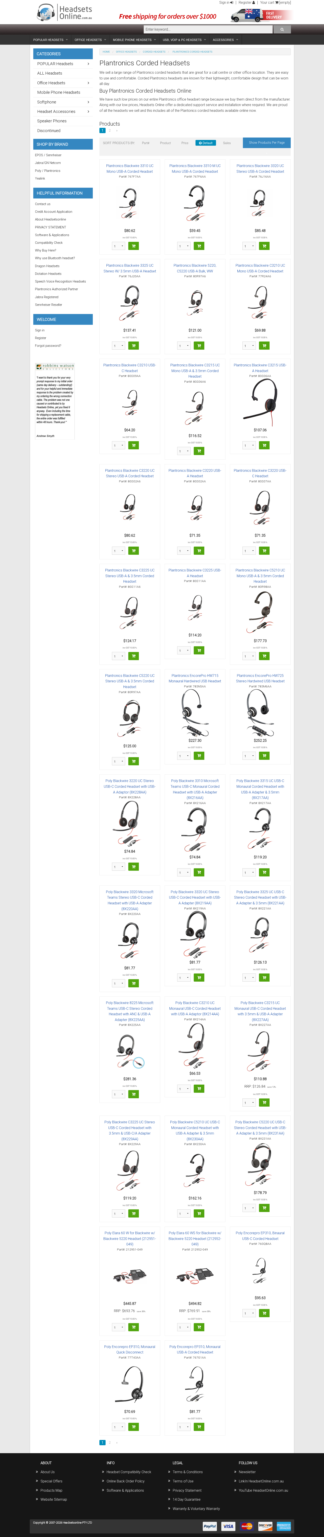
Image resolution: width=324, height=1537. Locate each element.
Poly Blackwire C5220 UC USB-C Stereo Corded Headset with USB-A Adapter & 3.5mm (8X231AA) (260, 1127)
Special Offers (51, 1481)
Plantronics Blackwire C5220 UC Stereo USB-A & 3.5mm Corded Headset (130, 681)
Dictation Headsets (48, 274)
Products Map (51, 1490)
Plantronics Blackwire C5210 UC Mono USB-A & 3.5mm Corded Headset (260, 576)
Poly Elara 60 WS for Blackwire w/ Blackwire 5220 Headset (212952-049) (195, 1238)
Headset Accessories (56, 111)
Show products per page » (267, 144)
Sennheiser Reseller (48, 305)
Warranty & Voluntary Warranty (196, 1509)
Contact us (42, 204)
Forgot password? (48, 346)
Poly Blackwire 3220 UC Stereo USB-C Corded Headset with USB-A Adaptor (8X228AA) (130, 786)
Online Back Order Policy (126, 1481)
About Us (48, 1472)
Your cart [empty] (275, 2)
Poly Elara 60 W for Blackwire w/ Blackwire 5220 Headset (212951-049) (129, 1238)
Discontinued (48, 130)
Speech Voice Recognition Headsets (60, 281)
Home (106, 51)
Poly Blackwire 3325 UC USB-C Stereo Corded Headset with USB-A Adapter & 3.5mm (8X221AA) (260, 897)
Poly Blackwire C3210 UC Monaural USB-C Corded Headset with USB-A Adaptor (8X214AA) (195, 1008)
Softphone (46, 102)
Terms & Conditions (188, 1472)
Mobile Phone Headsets (58, 92)
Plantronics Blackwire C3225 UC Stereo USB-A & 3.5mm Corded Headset (130, 576)
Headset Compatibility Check (129, 1472)
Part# (145, 143)
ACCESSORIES (223, 40)
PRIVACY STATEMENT (50, 227)
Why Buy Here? (45, 250)
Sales (227, 143)
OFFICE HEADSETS (88, 40)
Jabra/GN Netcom (48, 163)
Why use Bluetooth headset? (55, 258)
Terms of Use (183, 1481)
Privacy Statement (187, 1490)
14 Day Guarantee (187, 1499)
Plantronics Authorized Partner (56, 289)
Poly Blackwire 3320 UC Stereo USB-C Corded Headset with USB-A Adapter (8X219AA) (195, 897)
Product (165, 143)
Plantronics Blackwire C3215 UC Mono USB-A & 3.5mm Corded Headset (195, 370)
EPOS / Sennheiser (48, 155)
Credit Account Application (53, 212)
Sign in (224, 2)
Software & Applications (52, 235)
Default (207, 143)
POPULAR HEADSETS (48, 40)
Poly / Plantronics (47, 171)
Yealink (40, 178)
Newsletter (247, 1472)
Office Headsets (126, 51)
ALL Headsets (49, 73)
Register (245, 2)
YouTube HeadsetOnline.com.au (263, 1490)
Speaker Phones (52, 121)
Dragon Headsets (47, 266)
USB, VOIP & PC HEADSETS (182, 40)
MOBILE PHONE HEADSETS (132, 40)
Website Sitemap (54, 1499)
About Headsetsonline (50, 219)
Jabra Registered (46, 297)
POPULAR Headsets (55, 63)
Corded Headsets (154, 51)
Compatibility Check (49, 243)
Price (184, 143)
